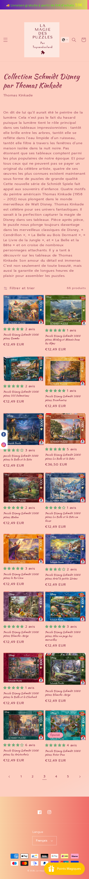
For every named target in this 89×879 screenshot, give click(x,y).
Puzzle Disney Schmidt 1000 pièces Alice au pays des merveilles (63, 635)
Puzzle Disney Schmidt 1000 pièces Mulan (21, 515)
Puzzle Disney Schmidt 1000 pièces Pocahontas (63, 398)
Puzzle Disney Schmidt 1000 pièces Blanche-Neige (21, 634)
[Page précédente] (9, 776)
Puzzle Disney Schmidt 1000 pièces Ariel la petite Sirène (63, 577)
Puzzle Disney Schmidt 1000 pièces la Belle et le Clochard (21, 695)
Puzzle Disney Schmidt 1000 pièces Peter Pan (63, 753)
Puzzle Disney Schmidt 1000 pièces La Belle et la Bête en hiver (63, 517)
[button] (5, 39)
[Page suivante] (79, 776)
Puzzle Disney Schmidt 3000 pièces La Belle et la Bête (63, 456)
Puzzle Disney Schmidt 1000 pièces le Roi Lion (21, 576)
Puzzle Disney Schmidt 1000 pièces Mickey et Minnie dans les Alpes (63, 339)
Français (41, 840)
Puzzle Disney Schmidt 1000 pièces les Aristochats (21, 752)
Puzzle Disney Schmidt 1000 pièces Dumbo (21, 336)
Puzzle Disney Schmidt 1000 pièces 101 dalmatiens (21, 393)
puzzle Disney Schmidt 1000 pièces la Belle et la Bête (20, 457)
